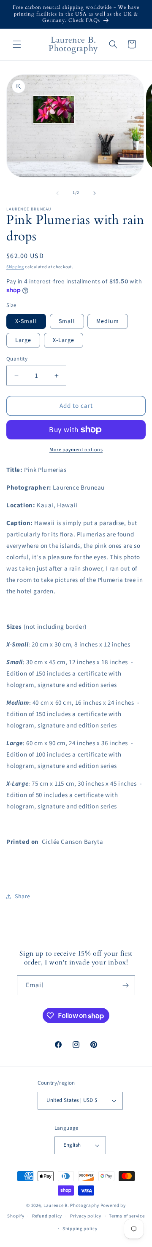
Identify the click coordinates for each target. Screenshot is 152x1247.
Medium (107, 321)
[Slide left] (57, 193)
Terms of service (126, 1216)
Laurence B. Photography (71, 1205)
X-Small (26, 321)
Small (67, 321)
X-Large (63, 340)
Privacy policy (85, 1216)
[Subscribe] (125, 985)
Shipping (15, 267)
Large (23, 340)
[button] (17, 44)
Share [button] (22, 896)
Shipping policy (80, 1228)
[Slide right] (94, 193)
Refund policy (47, 1216)
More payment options (76, 449)
